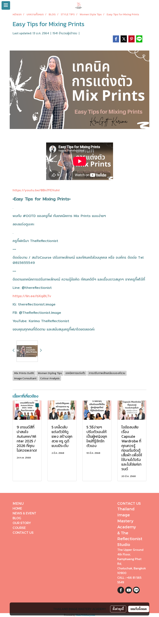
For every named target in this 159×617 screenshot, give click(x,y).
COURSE (19, 527)
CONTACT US (23, 532)
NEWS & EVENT (24, 513)
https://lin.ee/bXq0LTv (32, 296)
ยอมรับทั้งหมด (138, 609)
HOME (17, 508)
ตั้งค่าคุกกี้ (118, 609)
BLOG (17, 518)
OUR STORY (22, 523)
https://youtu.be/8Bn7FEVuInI (36, 190)
